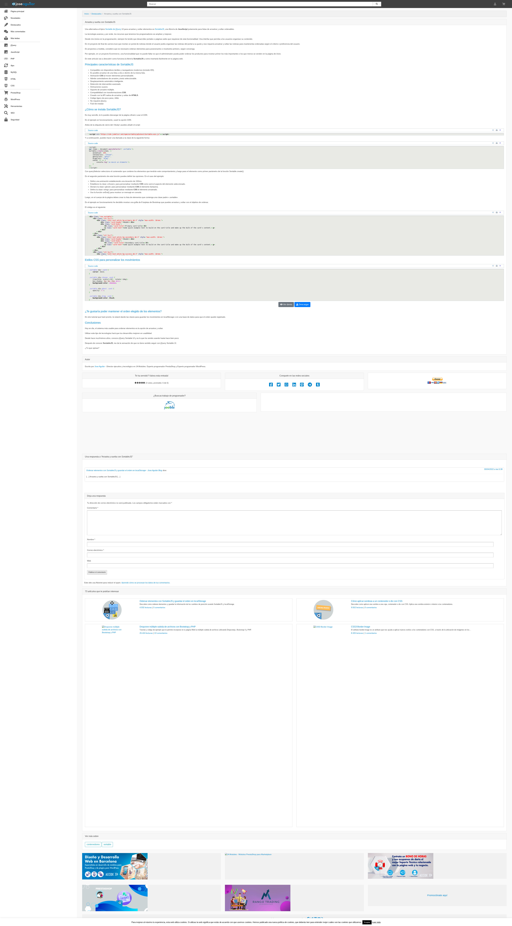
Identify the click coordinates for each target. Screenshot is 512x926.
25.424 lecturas (146, 633)
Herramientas (16, 106)
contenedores (93, 844)
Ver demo (287, 304)
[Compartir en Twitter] (279, 384)
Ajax (12, 65)
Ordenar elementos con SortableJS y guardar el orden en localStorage (173, 601)
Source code (93, 130)
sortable (107, 844)
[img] (136, 383)
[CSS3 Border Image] (323, 725)
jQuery (13, 45)
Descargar (303, 304)
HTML (13, 79)
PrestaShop (16, 93)
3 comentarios (159, 607)
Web (89, 561)
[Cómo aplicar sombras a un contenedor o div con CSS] (323, 610)
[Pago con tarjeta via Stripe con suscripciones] (151, 898)
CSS (12, 86)
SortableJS (159, 29)
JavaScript (15, 52)
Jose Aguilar (100, 366)
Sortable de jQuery (113, 29)
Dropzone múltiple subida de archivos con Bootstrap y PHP (168, 627)
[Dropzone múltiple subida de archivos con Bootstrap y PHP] (112, 725)
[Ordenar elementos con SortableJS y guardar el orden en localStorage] (112, 610)
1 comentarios (371, 633)
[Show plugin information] (500, 130)
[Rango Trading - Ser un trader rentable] (294, 898)
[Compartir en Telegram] (310, 384)
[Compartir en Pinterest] (302, 384)
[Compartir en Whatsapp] (286, 384)
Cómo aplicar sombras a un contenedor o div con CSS (376, 601)
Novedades (15, 18)
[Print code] (497, 130)
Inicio (86, 14)
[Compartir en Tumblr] (318, 384)
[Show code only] (493, 130)
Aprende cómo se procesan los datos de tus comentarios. (145, 583)
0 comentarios (371, 607)
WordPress (15, 99)
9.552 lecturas (357, 607)
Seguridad (15, 120)
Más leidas (15, 38)
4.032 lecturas (146, 607)
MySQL (14, 72)
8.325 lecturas (357, 633)
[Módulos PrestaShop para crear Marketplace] (294, 866)
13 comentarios (160, 633)
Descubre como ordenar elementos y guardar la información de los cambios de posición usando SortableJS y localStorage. (187, 604)
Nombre (91, 539)
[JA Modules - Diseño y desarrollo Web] (151, 866)
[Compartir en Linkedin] (294, 384)
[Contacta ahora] (437, 866)
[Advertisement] (294, 433)
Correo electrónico (95, 550)
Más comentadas (18, 31)
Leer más (376, 922)
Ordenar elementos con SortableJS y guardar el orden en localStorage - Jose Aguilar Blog (124, 470)
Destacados (16, 25)
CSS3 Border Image (360, 627)
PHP (12, 59)
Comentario (92, 508)
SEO (13, 113)
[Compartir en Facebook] (271, 384)
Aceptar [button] (367, 922)
